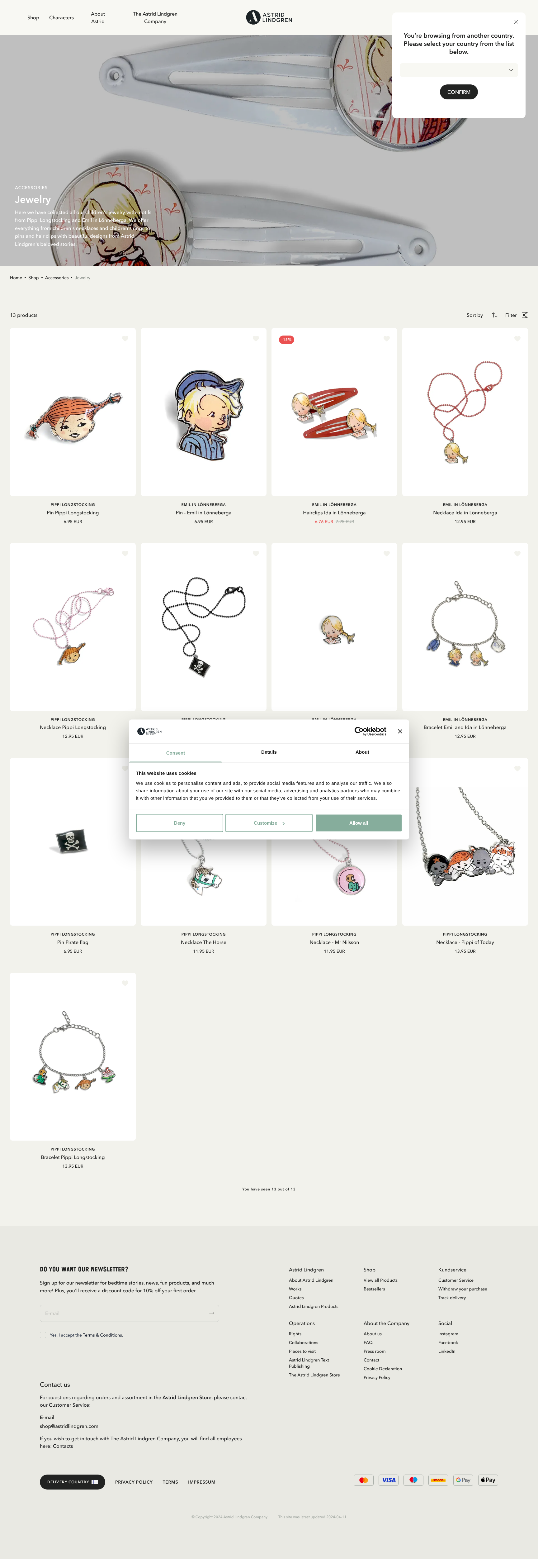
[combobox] (459, 70)
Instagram (448, 1334)
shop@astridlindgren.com (69, 1426)
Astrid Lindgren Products (313, 1306)
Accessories (57, 277)
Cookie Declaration (383, 1368)
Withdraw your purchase (462, 1289)
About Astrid (98, 17)
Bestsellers (374, 1289)
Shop (33, 17)
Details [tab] (269, 752)
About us (373, 1334)
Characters (61, 17)
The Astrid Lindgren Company (155, 17)
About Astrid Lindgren (311, 1280)
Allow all (358, 823)
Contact (371, 1360)
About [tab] (362, 752)
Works (295, 1289)
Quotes (296, 1297)
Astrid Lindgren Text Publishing (309, 1363)
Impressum (201, 1482)
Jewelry (82, 277)
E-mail (47, 1417)
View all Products (381, 1280)
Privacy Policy (377, 1377)
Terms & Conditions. (103, 1335)
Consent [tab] (175, 753)
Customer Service (456, 1280)
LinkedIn (446, 1351)
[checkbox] (43, 1335)
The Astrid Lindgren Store (314, 1375)
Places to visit (302, 1351)
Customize (265, 823)
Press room (375, 1351)
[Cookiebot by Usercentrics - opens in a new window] (359, 731)
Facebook (448, 1342)
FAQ (368, 1342)
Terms (170, 1482)
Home (16, 277)
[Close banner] (400, 731)
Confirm (458, 92)
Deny (179, 823)
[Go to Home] (268, 17)
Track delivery (452, 1297)
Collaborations (303, 1342)
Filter (511, 315)
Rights (295, 1334)
